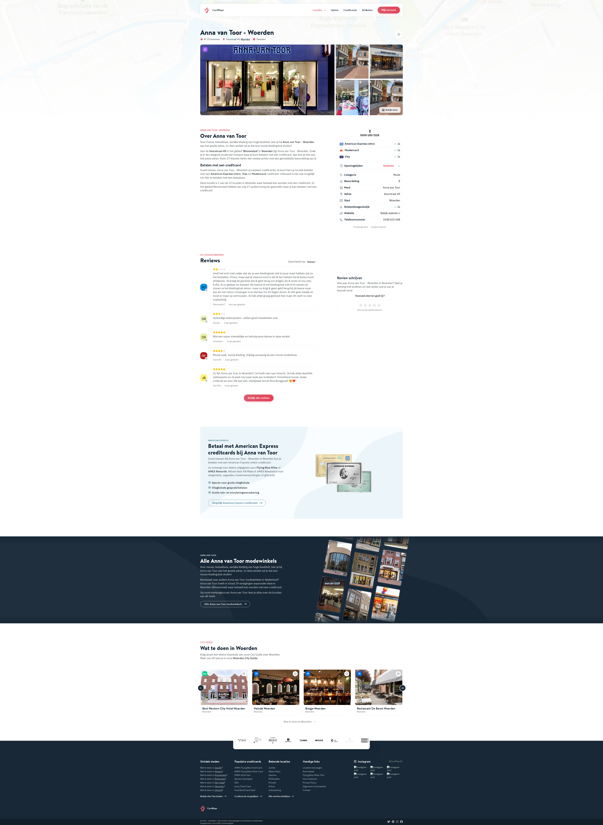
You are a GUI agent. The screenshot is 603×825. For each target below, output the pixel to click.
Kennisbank (308, 771)
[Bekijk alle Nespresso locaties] (255, 740)
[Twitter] (388, 821)
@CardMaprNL (396, 761)
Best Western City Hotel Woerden (223, 708)
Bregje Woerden (315, 708)
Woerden (245, 39)
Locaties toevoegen (312, 767)
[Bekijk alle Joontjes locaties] (286, 740)
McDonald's (274, 778)
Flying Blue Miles (267, 467)
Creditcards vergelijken (246, 796)
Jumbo (272, 767)
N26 (236, 782)
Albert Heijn (274, 771)
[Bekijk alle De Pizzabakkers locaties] (347, 740)
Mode (396, 175)
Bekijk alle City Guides (211, 796)
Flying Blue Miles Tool (313, 775)
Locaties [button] (318, 10)
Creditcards (350, 10)
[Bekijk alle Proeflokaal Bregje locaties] (240, 740)
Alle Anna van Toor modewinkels (223, 604)
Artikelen (367, 10)
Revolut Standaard (243, 778)
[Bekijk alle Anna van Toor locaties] (370, 133)
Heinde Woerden (264, 708)
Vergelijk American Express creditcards (235, 502)
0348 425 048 (391, 219)
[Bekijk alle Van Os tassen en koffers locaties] (363, 740)
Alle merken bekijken (279, 796)
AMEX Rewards (217, 471)
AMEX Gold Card (242, 775)
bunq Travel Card (242, 786)
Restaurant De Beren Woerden (376, 708)
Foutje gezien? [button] (360, 227)
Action (272, 786)
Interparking (275, 790)
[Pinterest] (393, 821)
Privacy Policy (309, 782)
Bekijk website (389, 213)
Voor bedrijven (310, 778)
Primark (272, 782)
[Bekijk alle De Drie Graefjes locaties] (301, 740)
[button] (388, 10)
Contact (306, 790)
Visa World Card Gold (244, 790)
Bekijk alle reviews (259, 397)
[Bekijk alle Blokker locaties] (332, 740)
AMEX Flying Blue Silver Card (248, 771)
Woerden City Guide (245, 658)
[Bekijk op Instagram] (362, 769)
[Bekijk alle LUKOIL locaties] (270, 740)
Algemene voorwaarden (314, 786)
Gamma (272, 775)
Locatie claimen (378, 227)
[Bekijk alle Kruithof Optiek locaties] (317, 740)
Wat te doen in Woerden (298, 721)
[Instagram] (397, 821)
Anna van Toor (391, 187)
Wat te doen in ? (211, 767)
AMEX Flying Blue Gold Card (248, 767)
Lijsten (334, 10)
